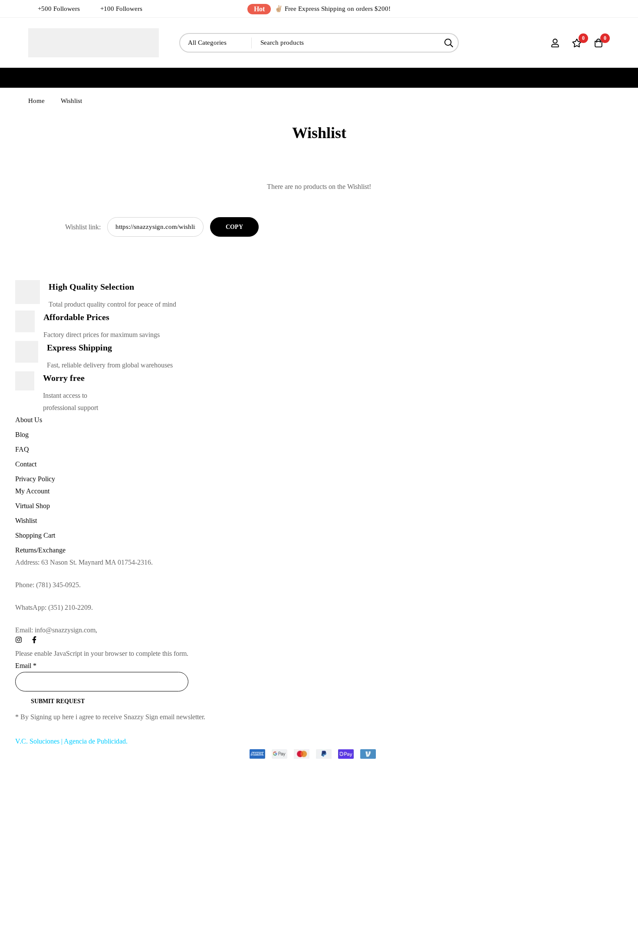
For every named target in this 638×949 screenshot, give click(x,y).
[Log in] (555, 43)
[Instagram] (18, 639)
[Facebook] (34, 639)
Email (25, 665)
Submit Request (58, 701)
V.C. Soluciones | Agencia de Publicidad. (71, 741)
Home (36, 100)
